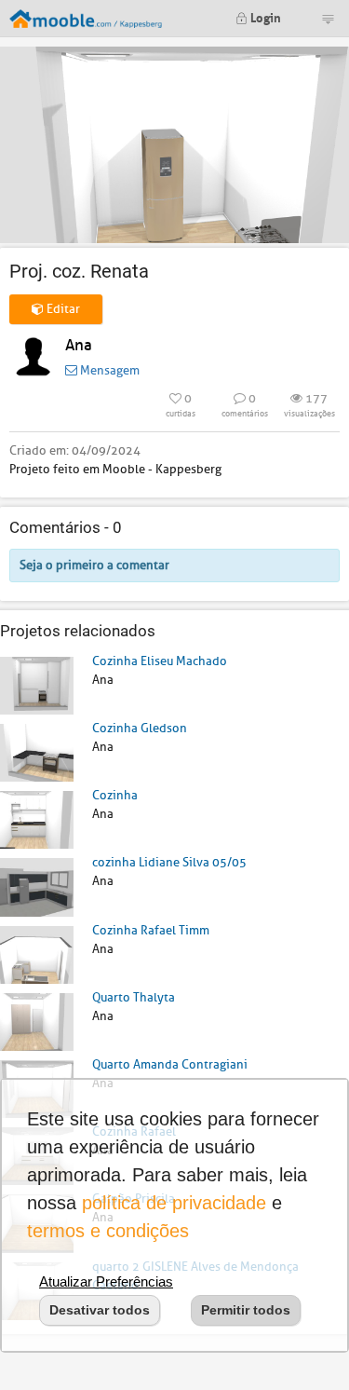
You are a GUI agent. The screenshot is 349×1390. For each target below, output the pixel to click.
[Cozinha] (37, 819)
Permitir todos (245, 1309)
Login (264, 16)
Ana (78, 345)
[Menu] (327, 18)
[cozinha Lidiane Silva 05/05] (37, 886)
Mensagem (108, 370)
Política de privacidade (174, 1202)
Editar (62, 309)
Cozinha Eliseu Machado (159, 661)
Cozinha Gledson (139, 728)
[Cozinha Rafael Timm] (37, 953)
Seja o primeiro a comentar (94, 565)
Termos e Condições (108, 1230)
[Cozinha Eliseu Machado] (37, 684)
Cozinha (115, 795)
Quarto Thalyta (133, 997)
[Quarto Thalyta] (37, 1021)
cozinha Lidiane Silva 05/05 (169, 862)
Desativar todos (99, 1309)
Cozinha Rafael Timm (150, 930)
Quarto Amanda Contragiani (170, 1064)
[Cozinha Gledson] (37, 752)
